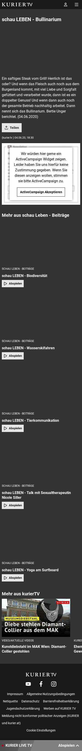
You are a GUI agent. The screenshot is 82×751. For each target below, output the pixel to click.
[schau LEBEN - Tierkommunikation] (41, 387)
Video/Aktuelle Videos (18, 640)
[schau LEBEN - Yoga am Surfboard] (41, 536)
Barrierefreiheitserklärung (61, 701)
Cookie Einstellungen (41, 730)
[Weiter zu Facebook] (41, 684)
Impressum (15, 694)
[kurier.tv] (41, 675)
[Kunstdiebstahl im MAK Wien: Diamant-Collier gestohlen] (36, 618)
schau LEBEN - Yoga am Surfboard (30, 570)
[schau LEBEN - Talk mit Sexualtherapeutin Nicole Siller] (41, 459)
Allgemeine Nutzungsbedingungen (51, 694)
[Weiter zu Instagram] (53, 684)
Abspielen (15, 283)
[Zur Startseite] (17, 4)
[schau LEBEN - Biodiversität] (41, 242)
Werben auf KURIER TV (60, 708)
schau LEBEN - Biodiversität (24, 276)
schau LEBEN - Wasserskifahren (28, 348)
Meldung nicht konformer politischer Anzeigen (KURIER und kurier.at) (40, 719)
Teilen (14, 128)
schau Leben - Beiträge (18, 268)
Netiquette (10, 701)
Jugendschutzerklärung (23, 708)
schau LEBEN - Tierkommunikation (30, 420)
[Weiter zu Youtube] (28, 684)
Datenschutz (30, 701)
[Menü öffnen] (76, 4)
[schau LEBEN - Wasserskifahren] (41, 315)
